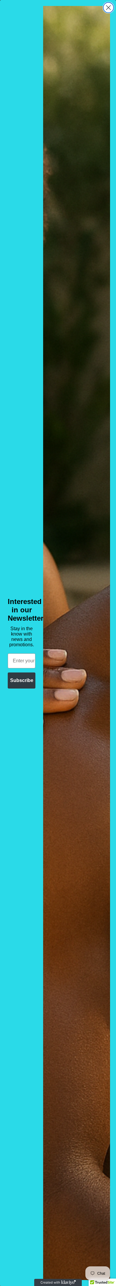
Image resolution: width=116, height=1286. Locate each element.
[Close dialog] (108, 7)
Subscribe (21, 680)
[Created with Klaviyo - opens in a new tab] (58, 1282)
